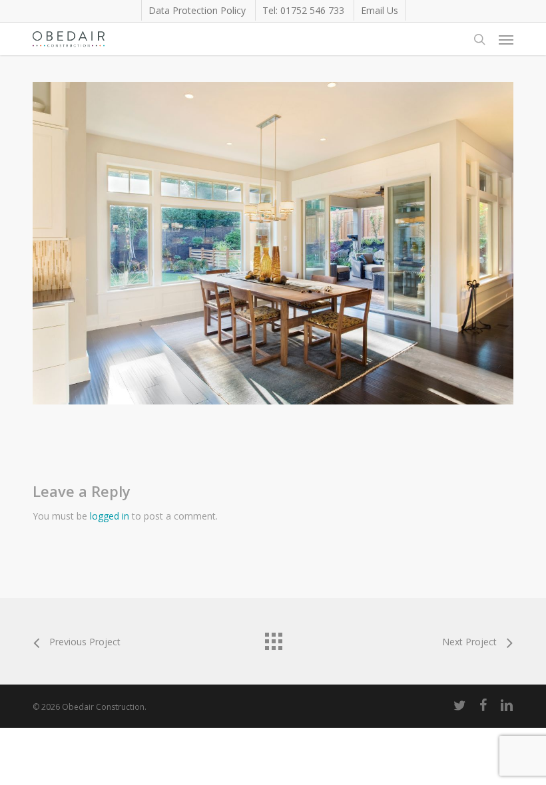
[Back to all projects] (273, 638)
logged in (109, 516)
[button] (506, 39)
